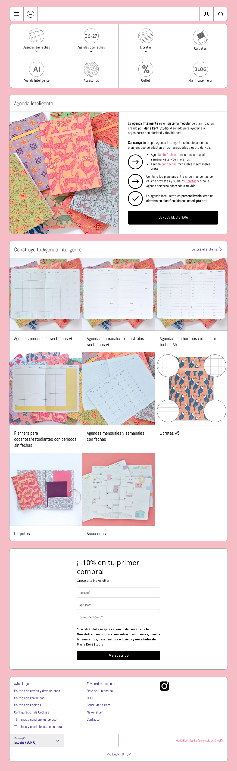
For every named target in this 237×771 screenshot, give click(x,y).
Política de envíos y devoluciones (37, 690)
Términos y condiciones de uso (35, 719)
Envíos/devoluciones (101, 683)
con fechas (169, 164)
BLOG (90, 698)
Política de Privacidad (29, 698)
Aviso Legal (22, 683)
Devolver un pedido (100, 690)
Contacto (93, 719)
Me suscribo (119, 655)
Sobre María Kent (99, 705)
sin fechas (169, 154)
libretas (191, 181)
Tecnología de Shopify (210, 740)
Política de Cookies (27, 705)
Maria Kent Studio (186, 740)
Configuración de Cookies (31, 712)
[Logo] (30, 14)
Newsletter (95, 712)
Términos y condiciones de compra (38, 726)
